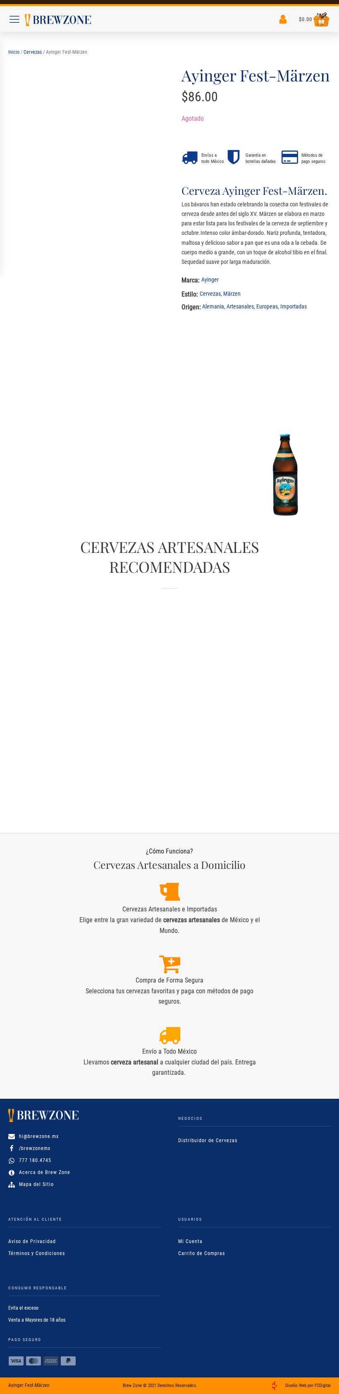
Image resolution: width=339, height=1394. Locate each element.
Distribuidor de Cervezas (207, 1140)
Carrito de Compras (201, 1253)
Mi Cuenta (190, 1241)
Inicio (13, 52)
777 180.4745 (35, 1160)
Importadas (293, 306)
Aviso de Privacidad (32, 1241)
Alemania (213, 306)
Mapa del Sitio (36, 1184)
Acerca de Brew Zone (44, 1172)
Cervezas (33, 52)
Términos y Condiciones (36, 1253)
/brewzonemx (34, 1148)
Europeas (267, 306)
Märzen (232, 293)
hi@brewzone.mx (39, 1136)
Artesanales (240, 306)
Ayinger (210, 279)
